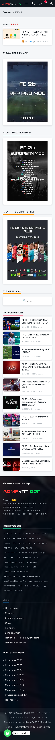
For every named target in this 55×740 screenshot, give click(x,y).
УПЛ (35, 567)
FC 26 (21, 534)
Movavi (7, 543)
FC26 (28, 534)
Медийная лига (11, 567)
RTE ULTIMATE (26, 548)
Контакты (10, 628)
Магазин (9, 613)
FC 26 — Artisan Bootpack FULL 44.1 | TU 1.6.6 (34, 432)
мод (44, 586)
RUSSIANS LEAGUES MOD (15, 553)
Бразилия (27, 557)
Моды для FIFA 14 (14, 690)
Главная (7, 12)
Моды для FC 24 (13, 670)
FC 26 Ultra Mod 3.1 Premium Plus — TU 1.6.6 (35, 336)
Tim (5, 557)
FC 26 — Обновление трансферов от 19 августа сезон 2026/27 (34, 402)
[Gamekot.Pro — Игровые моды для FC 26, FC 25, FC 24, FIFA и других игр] (11, 3)
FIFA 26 (7, 538)
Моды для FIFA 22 (14, 680)
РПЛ (22, 567)
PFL (14, 543)
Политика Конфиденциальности (22, 637)
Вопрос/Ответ (12, 633)
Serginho (33, 553)
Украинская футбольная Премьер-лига (22, 576)
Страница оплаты (14, 618)
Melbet (39, 538)
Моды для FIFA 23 (14, 675)
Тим (28, 567)
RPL (16, 548)
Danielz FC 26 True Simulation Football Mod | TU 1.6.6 (36, 462)
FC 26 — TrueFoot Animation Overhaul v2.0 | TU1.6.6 (35, 447)
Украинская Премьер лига (16, 572)
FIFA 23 (45, 534)
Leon (31, 538)
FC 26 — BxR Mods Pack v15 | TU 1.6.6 (35, 418)
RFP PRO (8, 548)
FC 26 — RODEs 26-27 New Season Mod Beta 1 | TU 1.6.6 (35, 321)
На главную (11, 608)
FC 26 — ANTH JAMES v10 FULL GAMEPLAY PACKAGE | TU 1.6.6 (36, 367)
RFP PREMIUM (40, 543)
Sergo (43, 553)
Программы (11, 700)
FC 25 (13, 534)
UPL (11, 557)
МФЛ (21, 562)
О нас (8, 623)
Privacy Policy (20, 727)
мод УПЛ (8, 590)
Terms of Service (41, 727)
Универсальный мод (38, 581)
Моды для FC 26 (13, 660)
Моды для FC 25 (13, 665)
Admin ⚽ (31, 42)
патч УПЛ (19, 590)
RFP (30, 543)
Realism (22, 543)
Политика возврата (15, 642)
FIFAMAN (17, 538)
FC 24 (6, 534)
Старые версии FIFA (16, 695)
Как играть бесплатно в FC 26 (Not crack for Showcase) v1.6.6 (36, 384)
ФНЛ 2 (28, 586)
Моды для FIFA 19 (14, 685)
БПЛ (18, 557)
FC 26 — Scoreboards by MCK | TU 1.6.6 (36, 350)
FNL (25, 538)
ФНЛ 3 (36, 586)
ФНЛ (19, 586)
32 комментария (43, 42)
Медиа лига (32, 562)
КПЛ (36, 557)
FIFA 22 (36, 534)
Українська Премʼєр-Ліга (15, 581)
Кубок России (10, 562)
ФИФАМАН (9, 586)
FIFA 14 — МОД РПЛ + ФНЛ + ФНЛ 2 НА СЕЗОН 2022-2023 (35, 35)
